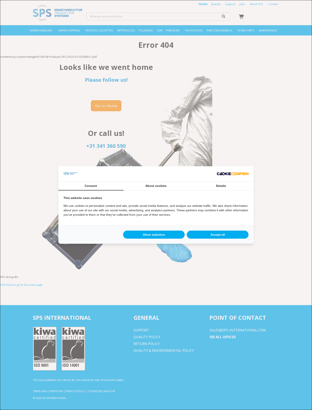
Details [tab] (221, 185)
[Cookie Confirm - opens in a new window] (233, 174)
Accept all (218, 234)
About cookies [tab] (156, 185)
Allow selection (154, 234)
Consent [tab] (91, 185)
